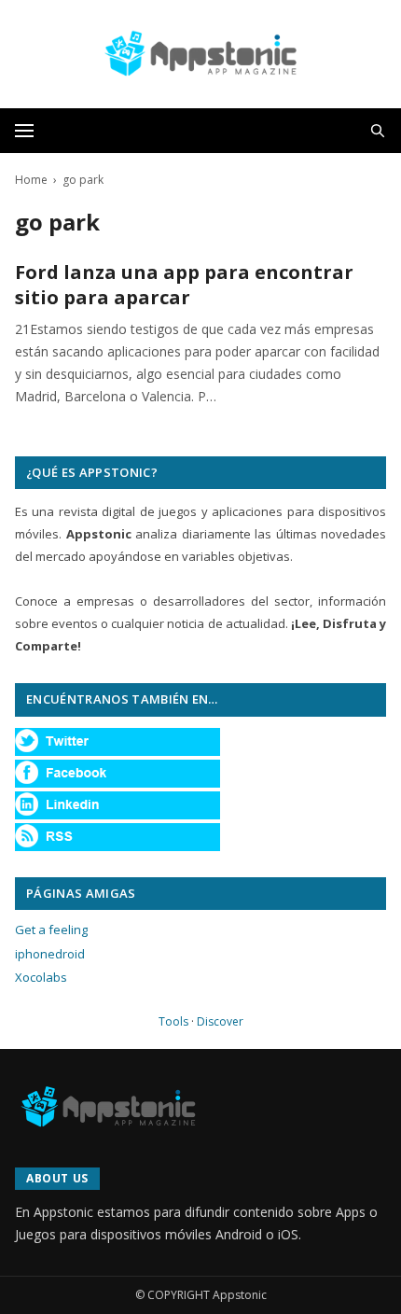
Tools (173, 1021)
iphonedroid (50, 953)
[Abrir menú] (24, 130)
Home (31, 180)
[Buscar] (377, 130)
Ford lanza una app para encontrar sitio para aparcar (184, 285)
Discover (220, 1021)
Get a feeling (51, 929)
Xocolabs (41, 977)
